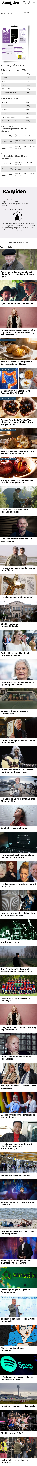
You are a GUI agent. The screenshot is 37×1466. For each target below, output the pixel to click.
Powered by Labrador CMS (18, 242)
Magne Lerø (18, 209)
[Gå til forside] (10, 2)
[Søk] (24, 2)
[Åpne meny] (33, 2)
